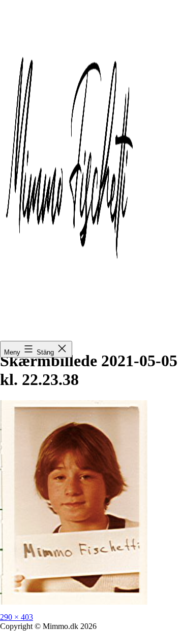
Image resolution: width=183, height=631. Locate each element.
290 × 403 (16, 617)
